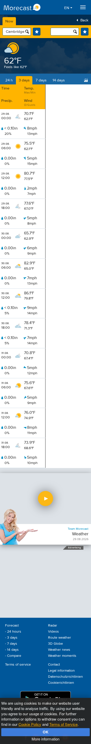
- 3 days (11, 637)
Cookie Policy (29, 724)
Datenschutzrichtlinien (65, 676)
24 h (9, 80)
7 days (41, 80)
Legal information (61, 670)
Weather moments (62, 656)
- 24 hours (13, 631)
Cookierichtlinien (61, 683)
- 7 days (11, 643)
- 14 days (12, 650)
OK (46, 732)
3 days (24, 80)
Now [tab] (9, 21)
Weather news (59, 650)
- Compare (13, 656)
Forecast (12, 625)
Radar (52, 625)
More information (45, 738)
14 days (59, 80)
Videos (53, 631)
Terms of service (18, 664)
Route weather (59, 637)
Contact (54, 664)
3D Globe (55, 643)
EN (67, 8)
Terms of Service (63, 724)
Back (84, 20)
